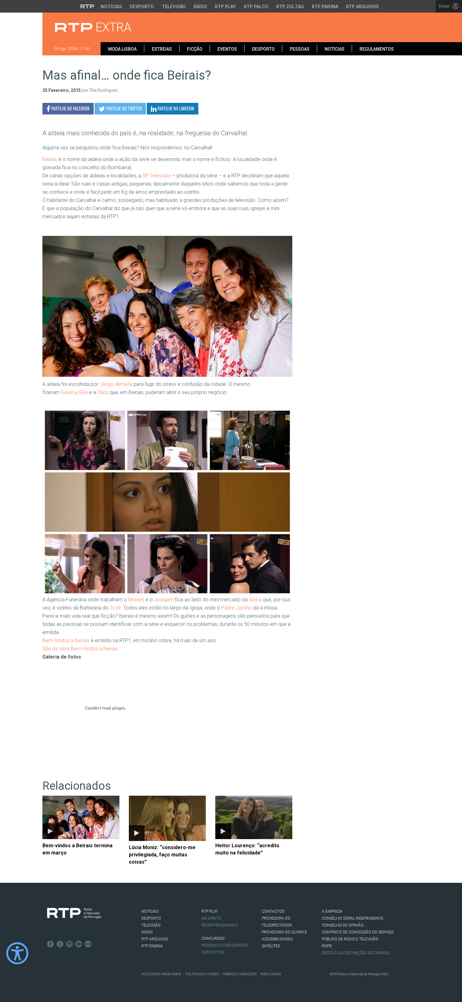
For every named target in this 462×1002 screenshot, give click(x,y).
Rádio (200, 6)
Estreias (162, 49)
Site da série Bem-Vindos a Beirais (80, 649)
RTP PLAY (209, 911)
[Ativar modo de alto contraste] (17, 953)
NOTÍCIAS (149, 911)
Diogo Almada (116, 384)
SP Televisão (156, 176)
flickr (88, 944)
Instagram (69, 944)
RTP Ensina (325, 6)
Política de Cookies (201, 974)
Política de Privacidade (161, 974)
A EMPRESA (332, 911)
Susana (69, 392)
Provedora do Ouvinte (284, 932)
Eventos (227, 49)
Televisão (174, 6)
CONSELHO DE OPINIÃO (343, 925)
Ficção (194, 49)
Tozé (115, 608)
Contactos (212, 952)
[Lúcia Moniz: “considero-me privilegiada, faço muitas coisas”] (167, 818)
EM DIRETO (211, 918)
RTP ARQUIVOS (154, 939)
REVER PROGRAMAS (219, 925)
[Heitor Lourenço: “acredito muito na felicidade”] (253, 817)
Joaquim (163, 600)
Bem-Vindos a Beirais (66, 640)
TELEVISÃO (151, 925)
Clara (102, 392)
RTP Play (225, 6)
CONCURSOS (212, 938)
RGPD (327, 946)
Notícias (111, 6)
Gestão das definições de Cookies (356, 953)
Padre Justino (236, 608)
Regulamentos (377, 49)
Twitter (60, 944)
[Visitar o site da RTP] (87, 6)
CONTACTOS (273, 911)
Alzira (255, 600)
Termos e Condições (239, 974)
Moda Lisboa (122, 49)
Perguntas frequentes (224, 945)
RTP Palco (256, 6)
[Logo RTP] (74, 913)
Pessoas (300, 49)
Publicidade (271, 974)
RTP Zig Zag (290, 6)
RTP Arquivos (362, 6)
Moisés (136, 600)
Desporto (142, 6)
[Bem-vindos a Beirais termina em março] (80, 817)
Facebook (50, 944)
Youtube (78, 944)
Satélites (271, 946)
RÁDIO (147, 932)
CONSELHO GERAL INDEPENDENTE (352, 918)
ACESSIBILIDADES (277, 939)
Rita (83, 392)
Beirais (49, 159)
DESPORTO (151, 918)
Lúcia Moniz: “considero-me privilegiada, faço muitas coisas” (162, 854)
